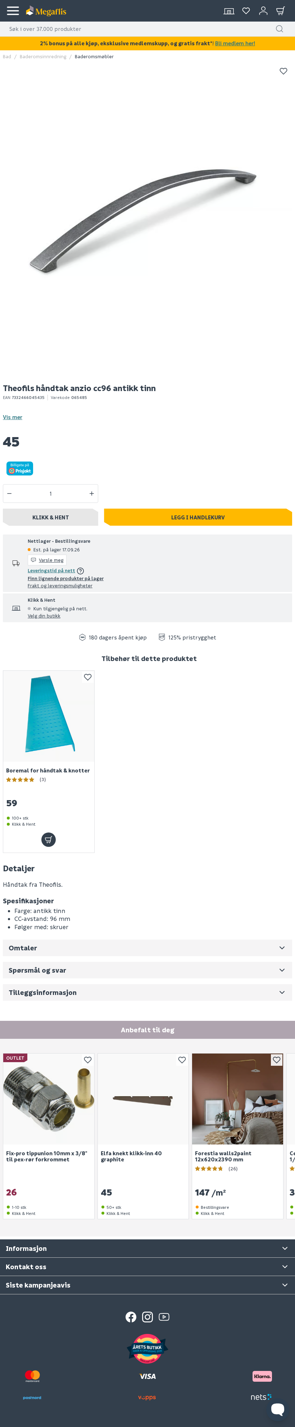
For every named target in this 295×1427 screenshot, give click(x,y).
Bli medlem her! (235, 43)
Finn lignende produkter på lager (66, 578)
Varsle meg (51, 560)
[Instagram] (147, 1317)
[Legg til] (48, 839)
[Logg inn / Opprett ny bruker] (263, 10)
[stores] (228, 10)
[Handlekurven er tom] (280, 10)
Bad (7, 56)
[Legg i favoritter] (283, 71)
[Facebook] (131, 1317)
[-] (9, 493)
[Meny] (13, 11)
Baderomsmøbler (94, 56)
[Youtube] (164, 1317)
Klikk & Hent (50, 517)
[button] (279, 29)
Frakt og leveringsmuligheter (60, 585)
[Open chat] (277, 1409)
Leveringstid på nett (51, 570)
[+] (92, 493)
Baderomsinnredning (43, 56)
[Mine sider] (246, 10)
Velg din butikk (44, 615)
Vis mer (12, 417)
